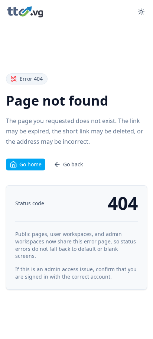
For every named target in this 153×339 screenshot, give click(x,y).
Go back (73, 164)
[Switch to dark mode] (141, 12)
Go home (30, 164)
